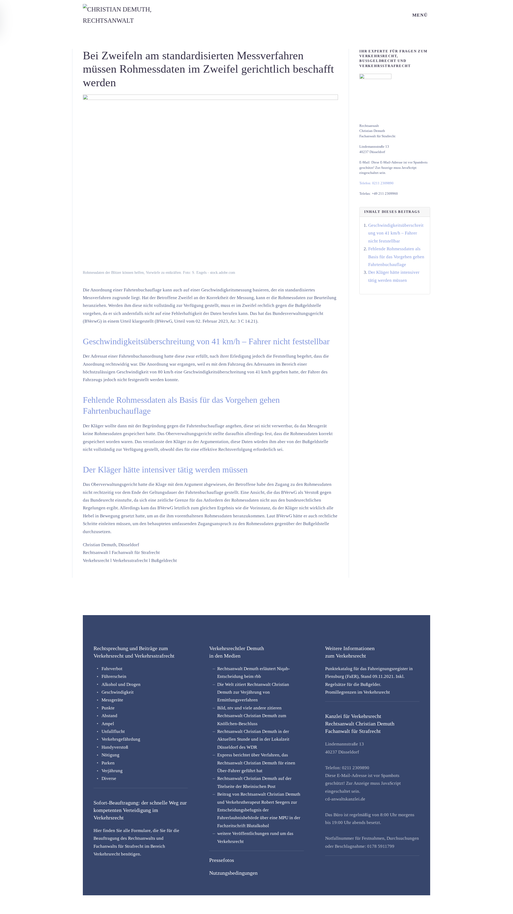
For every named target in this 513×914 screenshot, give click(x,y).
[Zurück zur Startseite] (137, 15)
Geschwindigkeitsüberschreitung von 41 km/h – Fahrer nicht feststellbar (395, 233)
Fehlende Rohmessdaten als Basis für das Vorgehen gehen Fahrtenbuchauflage (396, 256)
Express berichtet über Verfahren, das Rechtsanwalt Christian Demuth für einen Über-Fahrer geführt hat (256, 762)
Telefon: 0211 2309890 (376, 183)
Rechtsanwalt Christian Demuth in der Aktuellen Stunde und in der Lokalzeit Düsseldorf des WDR (253, 739)
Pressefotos (221, 860)
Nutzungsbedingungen (233, 873)
